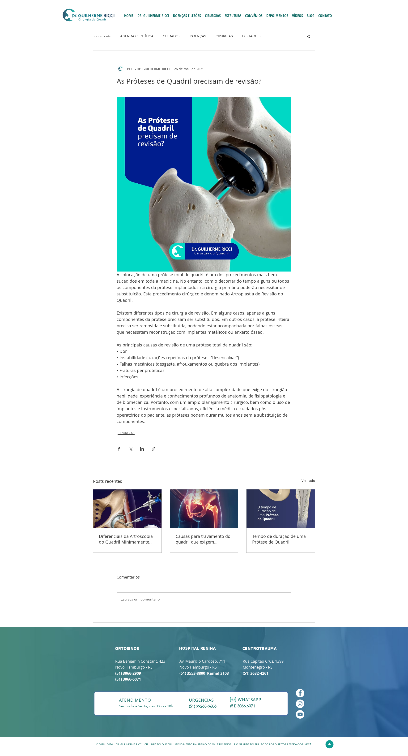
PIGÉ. (308, 744)
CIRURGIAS (224, 36)
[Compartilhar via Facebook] (119, 449)
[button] (309, 36)
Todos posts (102, 36)
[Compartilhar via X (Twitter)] (130, 449)
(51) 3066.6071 (242, 706)
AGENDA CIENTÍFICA (136, 36)
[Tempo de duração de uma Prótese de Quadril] (280, 508)
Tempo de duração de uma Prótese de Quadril (279, 539)
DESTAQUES (251, 36)
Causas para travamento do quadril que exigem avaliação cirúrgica (203, 539)
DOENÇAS (198, 36)
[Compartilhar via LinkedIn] (142, 449)
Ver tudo (308, 480)
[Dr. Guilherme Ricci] (300, 714)
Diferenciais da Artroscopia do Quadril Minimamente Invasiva (126, 539)
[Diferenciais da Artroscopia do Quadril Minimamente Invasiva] (127, 508)
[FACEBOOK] (300, 693)
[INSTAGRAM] (300, 704)
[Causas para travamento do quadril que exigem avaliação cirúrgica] (204, 508)
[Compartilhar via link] (153, 449)
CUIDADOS (171, 36)
